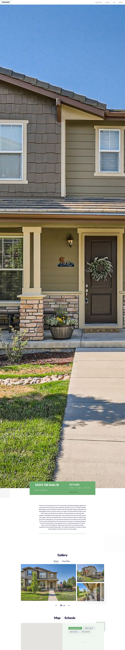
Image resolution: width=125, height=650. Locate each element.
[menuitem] (98, 2)
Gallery (107, 2)
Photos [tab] (56, 561)
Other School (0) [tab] (85, 631)
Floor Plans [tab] (66, 561)
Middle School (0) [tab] (89, 628)
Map (114, 2)
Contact (121, 2)
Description (98, 2)
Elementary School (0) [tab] (75, 628)
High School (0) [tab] (73, 631)
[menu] (68, 2)
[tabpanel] (62, 585)
